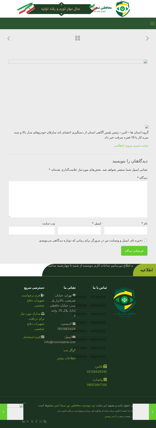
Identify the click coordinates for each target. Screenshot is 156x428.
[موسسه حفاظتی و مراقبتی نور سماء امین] (107, 8)
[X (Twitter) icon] (32, 421)
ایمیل (96, 223)
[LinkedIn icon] (23, 421)
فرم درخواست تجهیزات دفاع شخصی (33, 300)
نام (144, 223)
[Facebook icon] (36, 421)
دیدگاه (142, 178)
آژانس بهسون (111, 416)
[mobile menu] (152, 23)
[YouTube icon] (27, 421)
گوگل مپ (69, 350)
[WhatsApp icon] (40, 421)
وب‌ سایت (48, 223)
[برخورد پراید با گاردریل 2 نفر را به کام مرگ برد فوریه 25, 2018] (3, 412)
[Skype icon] (45, 421)
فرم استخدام (32, 337)
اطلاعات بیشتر (66, 358)
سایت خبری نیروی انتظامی (131, 145)
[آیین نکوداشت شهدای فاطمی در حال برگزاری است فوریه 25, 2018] (152, 412)
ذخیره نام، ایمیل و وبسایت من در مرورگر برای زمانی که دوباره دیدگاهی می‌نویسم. (91, 240)
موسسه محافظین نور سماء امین (72, 405)
